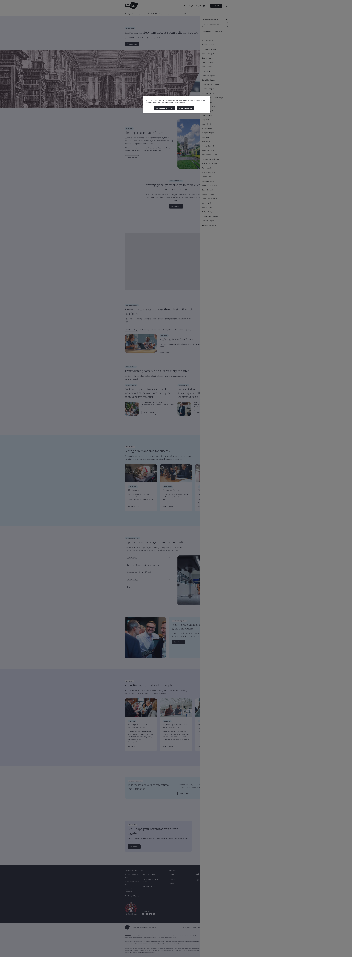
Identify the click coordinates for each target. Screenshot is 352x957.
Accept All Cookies (185, 108)
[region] (176, 104)
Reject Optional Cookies (164, 108)
